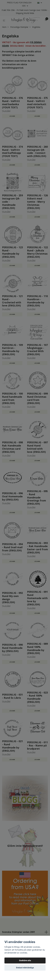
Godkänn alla (25, 960)
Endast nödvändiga (25, 967)
